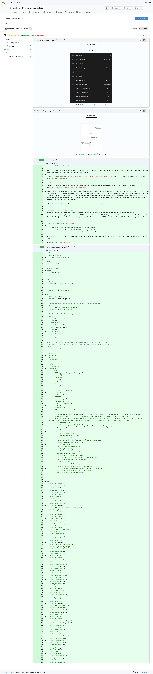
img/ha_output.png (47, 40)
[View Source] (140, 40)
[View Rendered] (144, 40)
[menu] (147, 35)
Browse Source (141, 18)
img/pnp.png (45, 111)
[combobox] (138, 35)
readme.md (48, 160)
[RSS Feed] (107, 8)
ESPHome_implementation (32, 8)
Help (18, 2)
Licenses (144, 672)
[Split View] (143, 35)
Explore (11, 2)
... (6, 23)
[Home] (4, 2)
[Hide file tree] (5, 35)
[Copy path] (56, 40)
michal (16, 8)
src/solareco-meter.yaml (55, 247)
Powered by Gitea (8, 672)
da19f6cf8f (143, 28)
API (149, 672)
